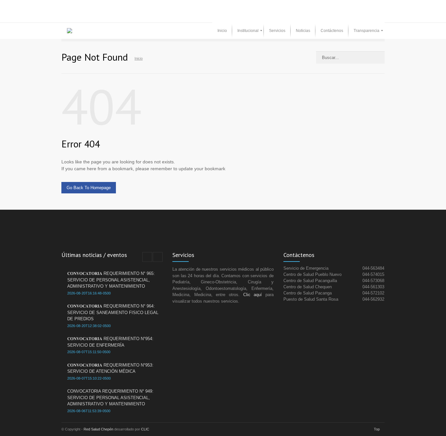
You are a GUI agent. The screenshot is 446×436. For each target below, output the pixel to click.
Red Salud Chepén (98, 429)
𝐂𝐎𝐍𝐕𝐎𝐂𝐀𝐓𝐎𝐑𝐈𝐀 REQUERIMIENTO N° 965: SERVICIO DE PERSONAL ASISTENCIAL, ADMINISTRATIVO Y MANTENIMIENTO (111, 280)
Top (377, 429)
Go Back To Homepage (89, 187)
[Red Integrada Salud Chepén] (69, 31)
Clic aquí (252, 294)
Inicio (139, 58)
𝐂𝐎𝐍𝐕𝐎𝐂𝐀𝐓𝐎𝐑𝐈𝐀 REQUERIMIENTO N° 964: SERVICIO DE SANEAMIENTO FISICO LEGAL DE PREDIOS (112, 312)
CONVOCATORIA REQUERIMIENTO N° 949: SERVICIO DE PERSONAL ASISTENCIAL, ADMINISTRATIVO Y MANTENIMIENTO (110, 397)
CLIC (145, 429)
